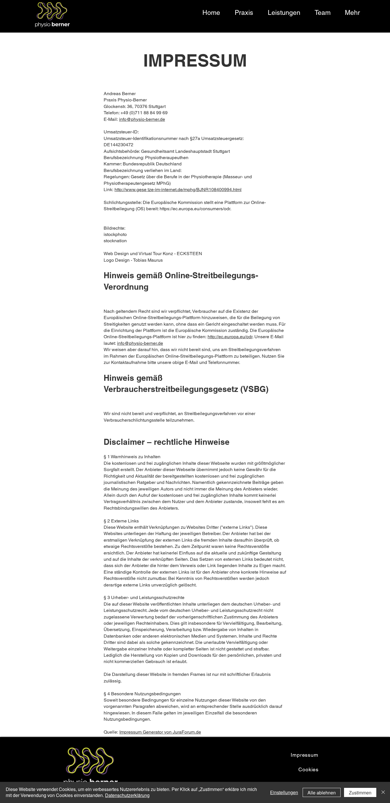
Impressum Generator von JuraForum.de (160, 732)
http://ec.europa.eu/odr (230, 336)
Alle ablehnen (321, 792)
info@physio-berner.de (142, 119)
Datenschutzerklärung (127, 795)
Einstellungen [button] (284, 792)
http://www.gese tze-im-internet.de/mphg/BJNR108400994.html (178, 189)
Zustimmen (360, 792)
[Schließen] (383, 792)
